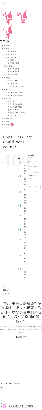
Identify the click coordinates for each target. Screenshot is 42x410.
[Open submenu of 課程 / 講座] (13, 66)
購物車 (25, 274)
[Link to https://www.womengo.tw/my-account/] (4, 40)
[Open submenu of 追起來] (9, 98)
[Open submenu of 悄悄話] (9, 78)
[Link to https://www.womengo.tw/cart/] (1, 40)
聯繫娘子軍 (25, 248)
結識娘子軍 (25, 184)
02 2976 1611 (17, 7)
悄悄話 (25, 211)
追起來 (25, 234)
